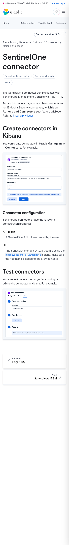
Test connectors (23, 271)
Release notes (27, 23)
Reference (61, 23)
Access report (58, 3)
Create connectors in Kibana (30, 131)
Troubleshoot (45, 23)
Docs (6, 23)
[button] (17, 76)
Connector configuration (24, 212)
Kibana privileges (23, 115)
